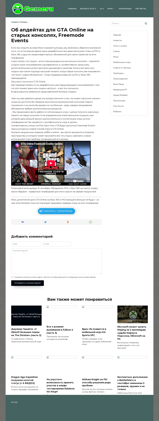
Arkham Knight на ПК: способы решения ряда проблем (96, 382)
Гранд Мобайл (120, 95)
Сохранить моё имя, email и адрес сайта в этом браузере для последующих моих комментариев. (55, 277)
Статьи (116, 51)
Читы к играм (120, 46)
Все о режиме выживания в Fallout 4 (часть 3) (60, 329)
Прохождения (120, 79)
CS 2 (102, 9)
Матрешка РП (120, 89)
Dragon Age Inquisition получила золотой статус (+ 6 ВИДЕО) (24, 380)
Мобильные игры (122, 62)
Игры (110, 9)
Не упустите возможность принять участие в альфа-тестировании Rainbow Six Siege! (61, 385)
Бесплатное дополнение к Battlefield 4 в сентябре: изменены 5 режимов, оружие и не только (132, 383)
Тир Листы (140, 9)
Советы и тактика (122, 68)
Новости (117, 40)
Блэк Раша (118, 84)
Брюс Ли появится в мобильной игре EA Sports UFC (94, 332)
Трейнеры (118, 73)
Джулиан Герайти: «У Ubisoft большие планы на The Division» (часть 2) (26, 332)
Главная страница (19, 22)
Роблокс (117, 111)
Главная (72, 9)
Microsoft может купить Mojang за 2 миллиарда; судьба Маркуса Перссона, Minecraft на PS (131, 332)
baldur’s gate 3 (88, 9)
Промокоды (125, 9)
